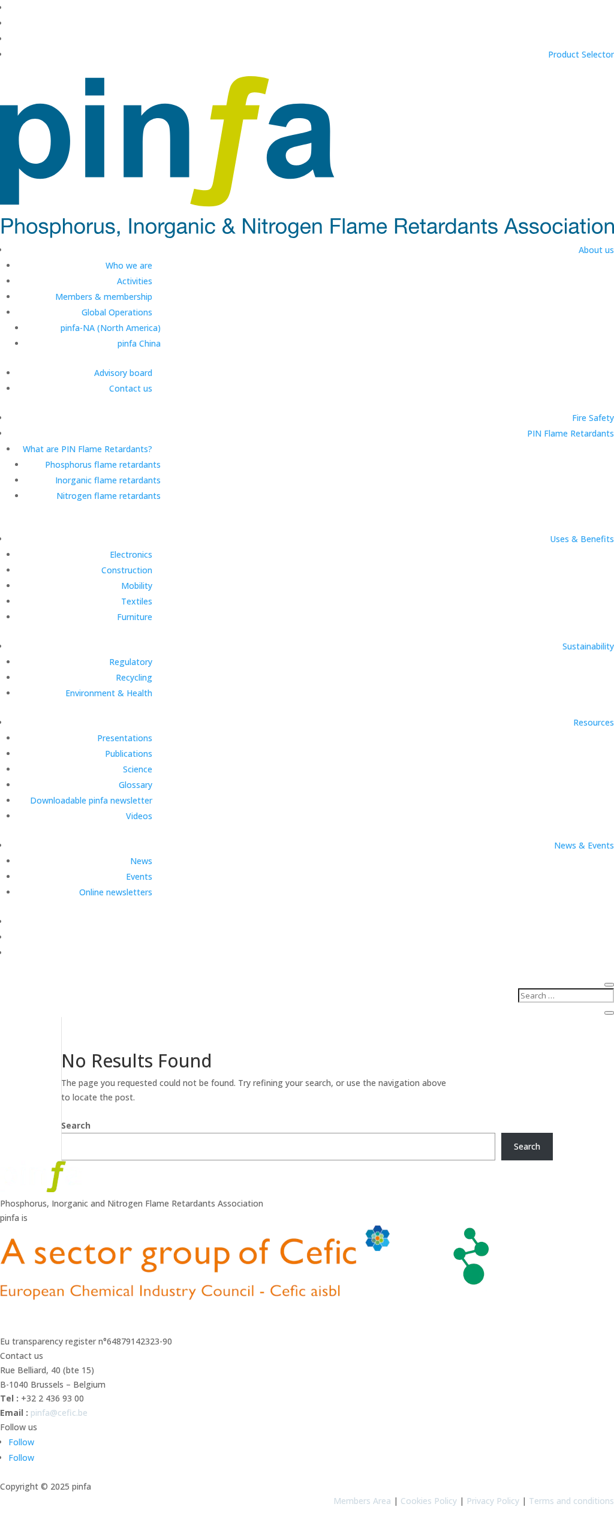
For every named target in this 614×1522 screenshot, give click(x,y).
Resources (593, 722)
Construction (126, 570)
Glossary (135, 784)
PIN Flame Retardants (570, 433)
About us (596, 249)
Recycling (134, 677)
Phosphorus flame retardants (103, 464)
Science (137, 769)
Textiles (136, 601)
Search (76, 1125)
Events (139, 876)
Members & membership (103, 296)
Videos (139, 816)
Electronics (131, 554)
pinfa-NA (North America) (111, 327)
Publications (128, 753)
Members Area (362, 1500)
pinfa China (139, 343)
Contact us (130, 388)
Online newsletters (115, 892)
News (141, 861)
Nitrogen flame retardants (108, 495)
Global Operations (117, 312)
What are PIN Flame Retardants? (87, 449)
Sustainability (588, 646)
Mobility (136, 585)
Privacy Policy (492, 1500)
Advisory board (123, 372)
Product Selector (581, 54)
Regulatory (130, 661)
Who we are (129, 265)
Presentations (124, 738)
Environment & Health (108, 693)
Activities (134, 281)
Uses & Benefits (582, 539)
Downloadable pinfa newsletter (91, 800)
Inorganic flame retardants (108, 480)
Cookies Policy (429, 1500)
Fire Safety (593, 417)
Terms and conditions (571, 1500)
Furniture (134, 616)
